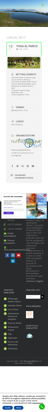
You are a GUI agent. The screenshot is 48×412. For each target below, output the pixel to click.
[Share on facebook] (12, 166)
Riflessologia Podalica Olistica (14, 300)
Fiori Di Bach (13, 310)
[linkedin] (13, 261)
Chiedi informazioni (10, 234)
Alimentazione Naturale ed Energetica (13, 316)
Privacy (30, 363)
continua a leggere (34, 281)
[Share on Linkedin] (22, 166)
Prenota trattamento (9, 241)
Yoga (10, 334)
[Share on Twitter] (17, 166)
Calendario (20, 175)
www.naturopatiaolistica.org (17, 250)
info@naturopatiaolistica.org (22, 153)
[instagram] (13, 255)
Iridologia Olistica (15, 305)
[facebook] (7, 255)
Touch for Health (14, 323)
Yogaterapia (12, 338)
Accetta (7, 408)
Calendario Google (24, 178)
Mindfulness (13, 349)
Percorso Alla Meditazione (13, 343)
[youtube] (18, 255)
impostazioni (37, 403)
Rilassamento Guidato (13, 328)
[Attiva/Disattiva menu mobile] (42, 5)
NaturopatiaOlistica (20, 150)
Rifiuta (18, 408)
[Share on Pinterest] (27, 166)
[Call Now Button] (42, 406)
